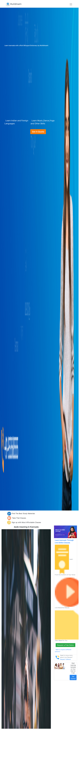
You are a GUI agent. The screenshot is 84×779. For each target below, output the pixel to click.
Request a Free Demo (65, 645)
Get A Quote (38, 131)
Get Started (73, 677)
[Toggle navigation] (71, 4)
